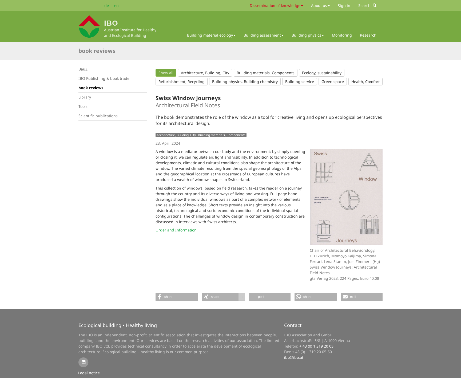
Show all (165, 72)
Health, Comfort (365, 81)
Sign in (344, 5)
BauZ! (83, 69)
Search (365, 5)
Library (84, 97)
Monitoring (342, 35)
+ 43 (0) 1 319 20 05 (316, 346)
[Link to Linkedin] (83, 361)
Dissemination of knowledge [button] (275, 5)
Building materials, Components (266, 72)
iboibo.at (293, 357)
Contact (293, 325)
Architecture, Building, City (205, 72)
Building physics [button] (306, 35)
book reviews (97, 50)
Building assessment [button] (262, 35)
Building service (299, 81)
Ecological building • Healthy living (117, 325)
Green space (332, 81)
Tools (83, 106)
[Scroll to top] (453, 370)
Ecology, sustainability (321, 72)
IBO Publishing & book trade (103, 78)
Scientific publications (98, 115)
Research (368, 35)
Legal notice (89, 372)
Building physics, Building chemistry (245, 81)
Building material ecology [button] (210, 35)
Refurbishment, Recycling (181, 81)
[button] (177, 297)
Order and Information (176, 230)
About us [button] (319, 5)
